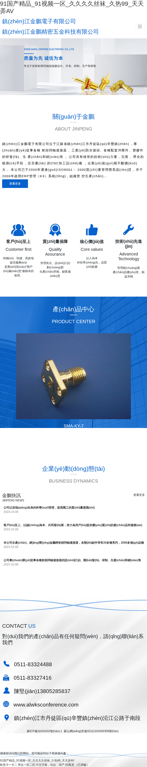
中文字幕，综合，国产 (50, 764)
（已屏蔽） (82, 764)
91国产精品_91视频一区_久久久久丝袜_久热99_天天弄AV (37, 760)
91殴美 (69, 764)
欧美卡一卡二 (8, 764)
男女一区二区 (26, 764)
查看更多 (15, 183)
